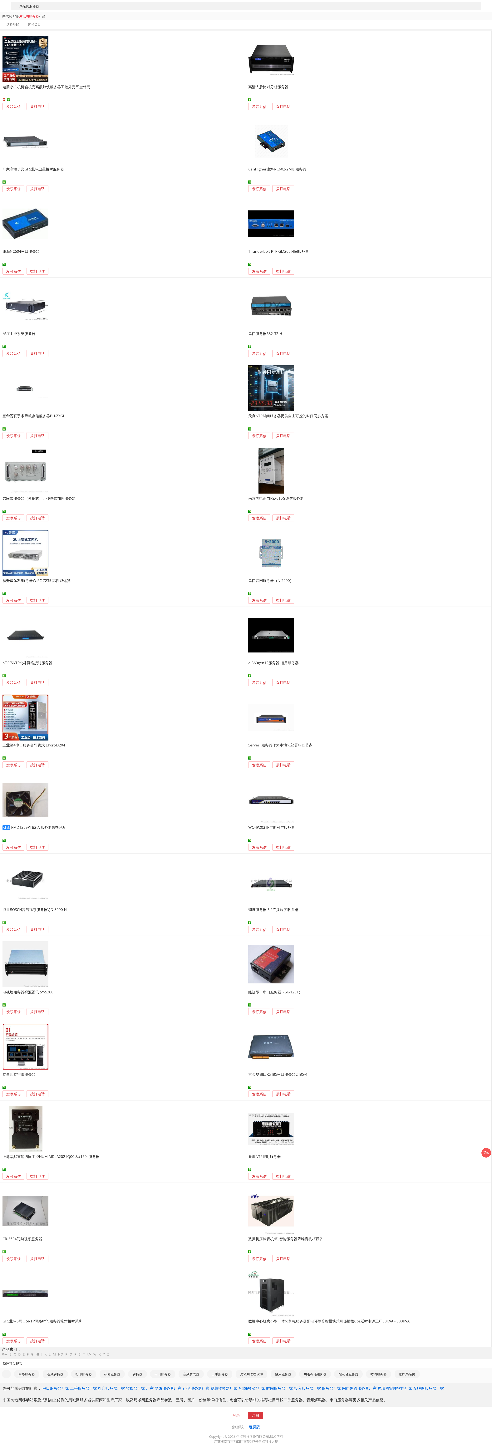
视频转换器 (55, 1374)
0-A (4, 1354)
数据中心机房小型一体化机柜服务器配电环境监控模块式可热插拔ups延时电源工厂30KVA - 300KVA (329, 1321)
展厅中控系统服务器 (18, 333)
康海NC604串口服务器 (20, 251)
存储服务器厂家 (196, 1388)
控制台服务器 (348, 1374)
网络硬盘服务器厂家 (359, 1388)
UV (89, 1354)
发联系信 (13, 106)
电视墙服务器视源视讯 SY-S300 (27, 992)
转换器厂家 (135, 1388)
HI (37, 1354)
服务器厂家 (331, 1388)
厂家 (150, 1388)
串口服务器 (163, 1374)
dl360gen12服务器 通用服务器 (273, 662)
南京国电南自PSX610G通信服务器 (276, 498)
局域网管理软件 (251, 1374)
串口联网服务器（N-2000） (270, 580)
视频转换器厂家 (223, 1388)
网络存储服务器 (315, 1374)
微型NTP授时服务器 (264, 1156)
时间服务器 (378, 1374)
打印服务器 (84, 1374)
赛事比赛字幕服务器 (18, 1074)
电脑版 (254, 1426)
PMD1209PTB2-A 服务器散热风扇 (38, 827)
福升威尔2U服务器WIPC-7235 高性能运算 (36, 580)
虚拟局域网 (407, 1374)
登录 (236, 1415)
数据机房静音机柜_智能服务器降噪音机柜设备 (285, 1238)
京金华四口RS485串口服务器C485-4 (277, 1074)
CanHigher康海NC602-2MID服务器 (277, 169)
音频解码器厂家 (251, 1388)
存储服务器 (112, 1374)
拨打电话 (37, 107)
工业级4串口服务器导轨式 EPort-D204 (33, 745)
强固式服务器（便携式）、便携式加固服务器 (39, 498)
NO (60, 1354)
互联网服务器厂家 (428, 1388)
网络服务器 (26, 1374)
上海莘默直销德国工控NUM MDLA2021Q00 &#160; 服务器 (51, 1156)
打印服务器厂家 (111, 1388)
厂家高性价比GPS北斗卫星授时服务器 (33, 169)
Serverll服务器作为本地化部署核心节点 (280, 745)
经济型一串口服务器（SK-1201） (275, 992)
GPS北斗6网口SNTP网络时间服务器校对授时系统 (42, 1321)
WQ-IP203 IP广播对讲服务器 (271, 827)
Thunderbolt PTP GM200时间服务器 (278, 251)
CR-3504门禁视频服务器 (22, 1238)
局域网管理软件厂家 (395, 1388)
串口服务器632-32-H (265, 333)
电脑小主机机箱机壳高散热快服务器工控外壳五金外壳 (46, 86)
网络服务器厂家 (168, 1388)
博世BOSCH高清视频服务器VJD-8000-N (34, 909)
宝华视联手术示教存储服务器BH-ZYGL (33, 415)
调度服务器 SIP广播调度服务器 (273, 909)
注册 (255, 1415)
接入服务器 (283, 1374)
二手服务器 (220, 1374)
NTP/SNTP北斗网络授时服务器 (27, 662)
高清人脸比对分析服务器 (268, 86)
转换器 (137, 1374)
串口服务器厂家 (55, 1388)
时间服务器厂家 (279, 1388)
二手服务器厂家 (83, 1388)
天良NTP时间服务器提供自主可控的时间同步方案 (288, 415)
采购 (486, 1153)
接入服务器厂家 (307, 1388)
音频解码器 (191, 1374)
